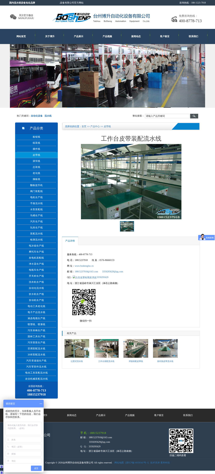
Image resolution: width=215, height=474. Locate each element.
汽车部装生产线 (36, 342)
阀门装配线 (36, 191)
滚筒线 (36, 161)
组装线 (36, 143)
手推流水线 (36, 203)
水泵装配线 (36, 209)
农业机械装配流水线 (36, 379)
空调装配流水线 (36, 348)
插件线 (36, 149)
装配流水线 (36, 233)
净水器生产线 (36, 264)
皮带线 (36, 155)
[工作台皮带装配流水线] (131, 182)
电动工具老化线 (36, 306)
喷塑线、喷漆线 (36, 324)
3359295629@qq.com (112, 271)
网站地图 (119, 462)
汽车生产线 (36, 221)
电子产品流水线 (36, 312)
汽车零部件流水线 (36, 366)
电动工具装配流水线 (36, 373)
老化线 (36, 173)
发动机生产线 (36, 300)
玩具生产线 (36, 227)
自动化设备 (37, 116)
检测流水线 (36, 239)
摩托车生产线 (36, 252)
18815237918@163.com (86, 271)
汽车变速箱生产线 (36, 360)
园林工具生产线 (36, 336)
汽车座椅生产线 (36, 330)
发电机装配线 (36, 258)
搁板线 (36, 179)
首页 (84, 126)
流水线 (48, 116)
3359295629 (102, 277)
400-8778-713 (190, 21)
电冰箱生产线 (36, 245)
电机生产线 (36, 197)
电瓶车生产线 (36, 270)
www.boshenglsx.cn (84, 266)
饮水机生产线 (36, 294)
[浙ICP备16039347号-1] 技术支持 (142, 462)
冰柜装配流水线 (36, 354)
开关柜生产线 (36, 276)
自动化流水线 (36, 288)
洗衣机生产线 (36, 282)
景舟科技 (165, 462)
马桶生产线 (36, 215)
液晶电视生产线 (36, 318)
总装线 (36, 167)
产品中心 (95, 126)
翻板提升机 (36, 185)
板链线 (36, 137)
